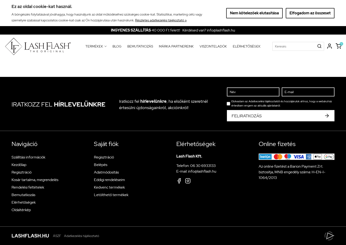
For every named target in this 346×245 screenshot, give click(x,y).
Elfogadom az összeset (310, 13)
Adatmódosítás (106, 172)
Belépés (100, 164)
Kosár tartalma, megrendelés (35, 179)
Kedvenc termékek (109, 187)
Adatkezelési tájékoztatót (264, 101)
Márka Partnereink (176, 46)
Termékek (96, 46)
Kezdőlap (19, 164)
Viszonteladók (213, 46)
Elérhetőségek (247, 46)
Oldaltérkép (21, 209)
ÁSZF (57, 236)
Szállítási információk (28, 157)
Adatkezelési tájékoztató (81, 236)
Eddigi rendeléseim (109, 179)
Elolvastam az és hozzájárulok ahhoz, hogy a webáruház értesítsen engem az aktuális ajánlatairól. (281, 103)
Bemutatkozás (140, 46)
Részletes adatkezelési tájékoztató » (161, 20)
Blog (117, 46)
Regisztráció (22, 172)
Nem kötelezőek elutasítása (254, 13)
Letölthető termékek (111, 194)
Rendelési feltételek (28, 187)
